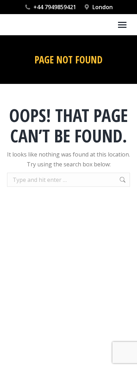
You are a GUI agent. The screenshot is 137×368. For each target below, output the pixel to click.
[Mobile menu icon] (122, 24)
